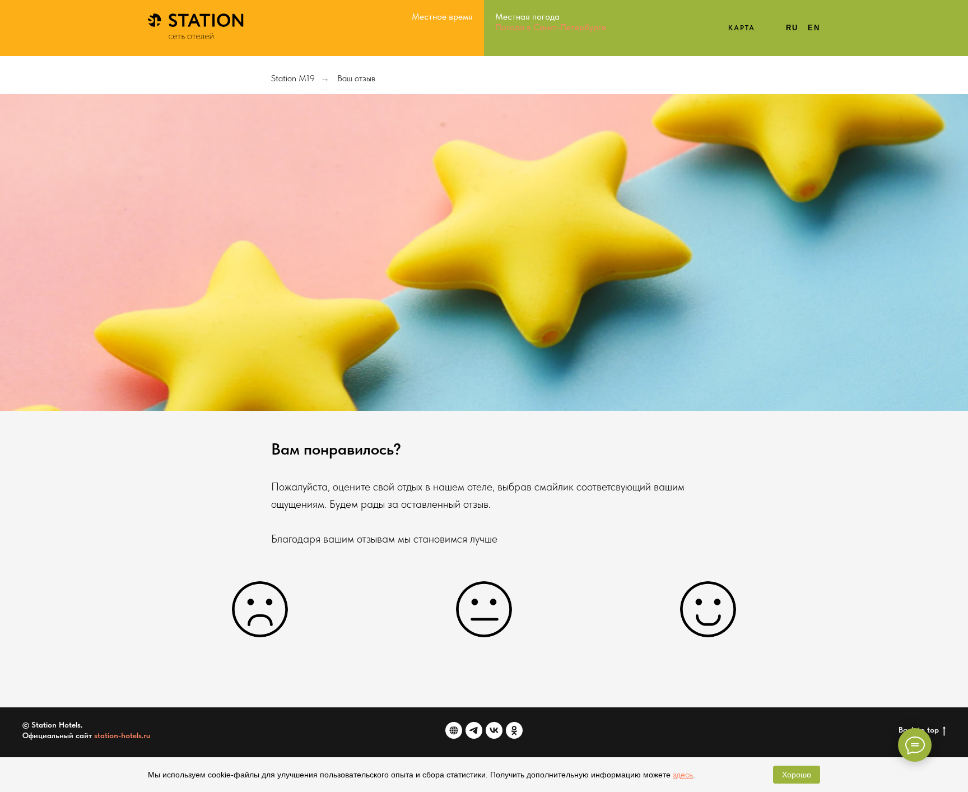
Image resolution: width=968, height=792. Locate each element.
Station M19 (293, 78)
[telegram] (474, 730)
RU (792, 28)
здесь (683, 774)
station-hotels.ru (122, 735)
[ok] (514, 730)
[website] (453, 730)
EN (814, 28)
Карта (742, 28)
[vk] (494, 730)
